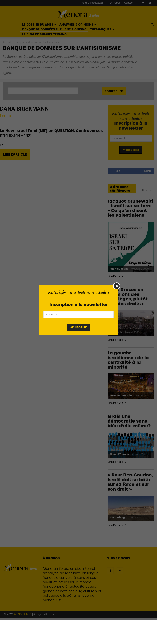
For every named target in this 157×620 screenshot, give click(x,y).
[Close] (116, 285)
